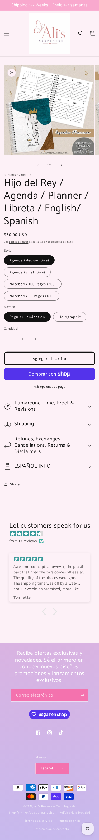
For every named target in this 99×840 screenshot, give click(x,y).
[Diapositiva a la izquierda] (38, 165)
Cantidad (11, 328)
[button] (6, 33)
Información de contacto (52, 829)
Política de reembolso (39, 812)
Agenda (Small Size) (27, 272)
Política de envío (69, 821)
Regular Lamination (27, 316)
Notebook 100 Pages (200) (33, 284)
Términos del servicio (38, 821)
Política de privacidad (74, 812)
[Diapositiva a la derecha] (61, 165)
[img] (52, 533)
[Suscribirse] (82, 695)
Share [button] (15, 484)
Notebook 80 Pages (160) (32, 295)
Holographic (70, 316)
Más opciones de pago (49, 387)
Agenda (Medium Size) (29, 260)
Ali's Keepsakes (45, 806)
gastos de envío (19, 241)
